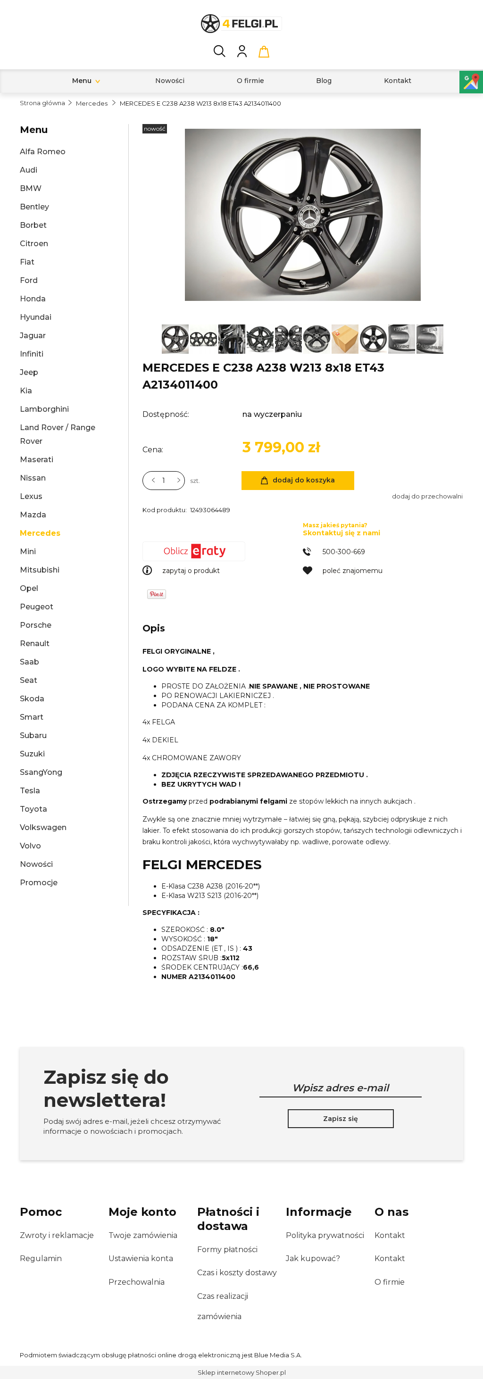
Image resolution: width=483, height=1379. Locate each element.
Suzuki (32, 753)
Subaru (33, 735)
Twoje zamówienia (142, 1235)
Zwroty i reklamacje (57, 1235)
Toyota (33, 809)
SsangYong (41, 772)
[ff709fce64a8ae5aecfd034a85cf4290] (402, 338)
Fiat (27, 262)
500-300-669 (344, 552)
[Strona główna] (241, 23)
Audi (28, 170)
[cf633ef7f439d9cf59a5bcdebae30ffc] (232, 338)
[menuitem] (82, 81)
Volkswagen (43, 827)
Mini (28, 551)
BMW (31, 188)
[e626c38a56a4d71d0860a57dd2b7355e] (429, 338)
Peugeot (36, 606)
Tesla (30, 790)
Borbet (33, 225)
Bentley (34, 206)
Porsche (35, 625)
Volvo (30, 845)
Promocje (39, 882)
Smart (31, 717)
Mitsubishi (39, 569)
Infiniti (31, 353)
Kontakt (390, 1235)
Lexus (31, 496)
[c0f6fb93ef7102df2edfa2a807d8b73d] (374, 338)
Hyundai (35, 317)
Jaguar (33, 335)
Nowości (36, 864)
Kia (26, 390)
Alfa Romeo (43, 151)
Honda (33, 298)
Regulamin (41, 1258)
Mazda (33, 514)
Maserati (36, 459)
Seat (28, 680)
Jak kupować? (313, 1258)
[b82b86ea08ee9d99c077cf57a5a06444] (289, 338)
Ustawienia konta (140, 1258)
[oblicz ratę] (222, 551)
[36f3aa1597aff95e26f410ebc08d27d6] (317, 338)
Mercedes (40, 533)
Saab (29, 661)
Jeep (29, 372)
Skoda (32, 698)
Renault (35, 643)
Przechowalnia (136, 1282)
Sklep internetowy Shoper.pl (242, 1372)
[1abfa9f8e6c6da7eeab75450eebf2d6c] (261, 338)
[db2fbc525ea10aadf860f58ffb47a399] (346, 338)
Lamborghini (44, 409)
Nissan (33, 478)
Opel (29, 588)
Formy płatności (227, 1249)
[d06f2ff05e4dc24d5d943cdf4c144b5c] (204, 338)
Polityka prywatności (325, 1235)
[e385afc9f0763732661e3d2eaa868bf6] (176, 338)
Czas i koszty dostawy (237, 1272)
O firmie (390, 1282)
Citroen (34, 243)
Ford (29, 280)
